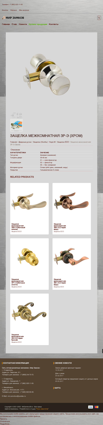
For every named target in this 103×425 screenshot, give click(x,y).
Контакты (53, 24)
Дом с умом (59, 373)
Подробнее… (5, 423)
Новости (23, 24)
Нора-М (52, 142)
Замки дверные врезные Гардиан (68, 368)
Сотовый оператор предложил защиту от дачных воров (76, 379)
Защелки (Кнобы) (40, 142)
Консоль (5, 10)
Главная (6, 24)
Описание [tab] (15, 149)
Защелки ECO (63, 142)
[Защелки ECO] (48, 74)
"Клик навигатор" (42, 409)
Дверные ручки (25, 142)
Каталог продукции (38, 24)
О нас (14, 24)
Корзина (14, 10)
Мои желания (24, 10)
